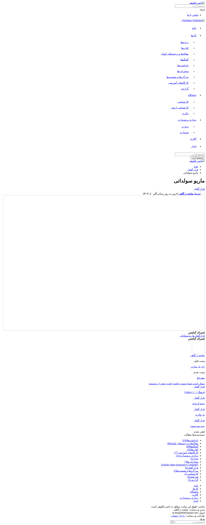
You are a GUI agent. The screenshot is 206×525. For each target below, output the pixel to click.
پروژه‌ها (185, 42)
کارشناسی (183, 101)
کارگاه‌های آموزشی (178, 82)
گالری (193, 139)
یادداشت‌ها (183, 65)
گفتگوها (184, 59)
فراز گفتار (199, 188)
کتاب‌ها (185, 48)
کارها (193, 35)
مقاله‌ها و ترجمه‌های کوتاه (175, 53)
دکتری (185, 113)
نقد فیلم (192, 477)
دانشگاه (192, 95)
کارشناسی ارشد (180, 107)
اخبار (193, 146)
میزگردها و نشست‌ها (178, 77)
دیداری (185, 126)
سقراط (201, 378)
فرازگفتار (200, 335)
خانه (194, 28)
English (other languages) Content (179, 464)
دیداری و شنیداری (187, 120)
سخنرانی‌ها (183, 71)
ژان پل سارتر (198, 366)
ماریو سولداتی (187, 335)
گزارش (185, 88)
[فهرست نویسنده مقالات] (198, 352)
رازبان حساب (178, 515)
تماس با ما (192, 15)
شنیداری (184, 132)
